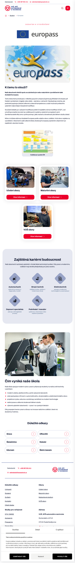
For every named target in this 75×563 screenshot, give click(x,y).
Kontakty (8, 501)
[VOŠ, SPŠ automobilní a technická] (13, 8)
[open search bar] (62, 8)
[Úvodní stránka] (6, 16)
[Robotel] (66, 442)
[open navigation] (67, 8)
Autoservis (8, 518)
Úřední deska (9, 505)
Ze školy (8, 497)
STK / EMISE (9, 514)
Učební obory (43, 489)
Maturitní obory (44, 493)
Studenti (8, 493)
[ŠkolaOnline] (33, 442)
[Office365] (66, 434)
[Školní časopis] (66, 450)
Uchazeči (8, 489)
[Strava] (33, 434)
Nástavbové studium (46, 497)
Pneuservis (9, 522)
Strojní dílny (9, 526)
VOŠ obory (42, 501)
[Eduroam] (33, 450)
